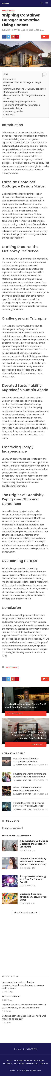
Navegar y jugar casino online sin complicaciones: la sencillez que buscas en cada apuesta (23, 985)
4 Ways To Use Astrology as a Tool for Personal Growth (32, 879)
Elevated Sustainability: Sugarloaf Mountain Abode (24, 97)
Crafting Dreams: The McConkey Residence (24, 88)
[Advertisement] (25, 944)
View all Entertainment (24, 912)
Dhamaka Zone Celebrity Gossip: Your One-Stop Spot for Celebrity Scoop (32, 861)
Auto (9, 1060)
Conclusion (8, 114)
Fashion (18, 1060)
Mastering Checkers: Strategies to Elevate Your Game (33, 897)
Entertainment (8, 11)
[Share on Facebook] (4, 37)
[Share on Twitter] (8, 37)
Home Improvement (34, 1060)
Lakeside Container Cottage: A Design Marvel (22, 84)
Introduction (9, 79)
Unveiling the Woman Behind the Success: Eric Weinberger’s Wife (29, 775)
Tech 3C (44, 1063)
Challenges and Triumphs (15, 92)
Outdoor (19, 1063)
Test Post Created (11, 996)
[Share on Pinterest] (17, 37)
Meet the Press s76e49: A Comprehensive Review (26, 760)
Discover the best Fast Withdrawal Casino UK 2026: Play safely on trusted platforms (24, 1006)
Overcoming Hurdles (13, 111)
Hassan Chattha (12, 30)
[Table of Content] (44, 75)
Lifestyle (7, 1063)
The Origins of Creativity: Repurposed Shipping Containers (21, 106)
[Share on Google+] (13, 37)
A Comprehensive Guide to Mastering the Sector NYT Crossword (33, 844)
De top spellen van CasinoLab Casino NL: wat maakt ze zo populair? (24, 1017)
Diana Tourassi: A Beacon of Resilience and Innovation (27, 789)
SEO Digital (32, 1063)
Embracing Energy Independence (19, 101)
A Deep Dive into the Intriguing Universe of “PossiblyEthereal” (28, 804)
